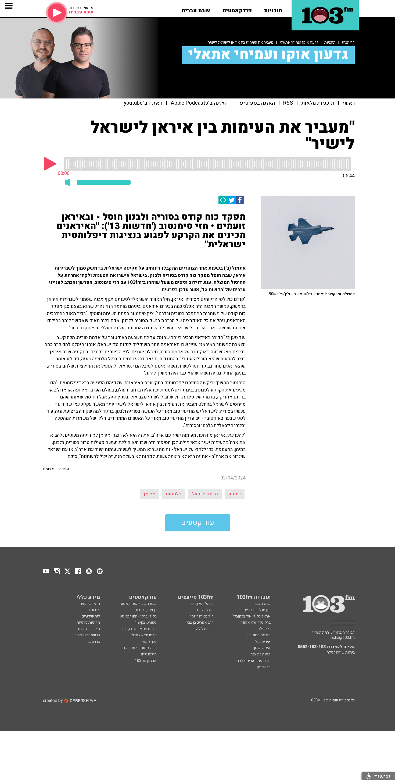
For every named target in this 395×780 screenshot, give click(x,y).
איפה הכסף (262, 648)
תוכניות (330, 42)
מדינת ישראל (205, 493)
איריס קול (263, 642)
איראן (149, 493)
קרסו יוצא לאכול (144, 635)
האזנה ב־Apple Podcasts (199, 103)
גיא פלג (264, 629)
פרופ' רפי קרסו (202, 604)
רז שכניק (264, 667)
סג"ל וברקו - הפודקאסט (138, 616)
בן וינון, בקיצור (146, 610)
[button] (273, 9)
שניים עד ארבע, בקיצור (139, 629)
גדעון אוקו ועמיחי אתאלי (299, 42)
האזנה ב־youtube (143, 103)
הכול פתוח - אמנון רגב (140, 648)
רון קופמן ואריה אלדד (254, 661)
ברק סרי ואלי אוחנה (255, 622)
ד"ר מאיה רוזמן (202, 616)
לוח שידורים (91, 616)
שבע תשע (263, 604)
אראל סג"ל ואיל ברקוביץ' (251, 616)
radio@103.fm (343, 638)
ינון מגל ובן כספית (257, 610)
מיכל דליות (205, 610)
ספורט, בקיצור (146, 622)
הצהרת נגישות (89, 629)
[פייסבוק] (240, 200)
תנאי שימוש (90, 604)
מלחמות (173, 493)
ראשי (349, 103)
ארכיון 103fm (146, 661)
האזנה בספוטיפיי (255, 103)
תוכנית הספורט (259, 635)
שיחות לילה (205, 629)
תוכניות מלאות (317, 103)
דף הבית (348, 42)
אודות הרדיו (90, 610)
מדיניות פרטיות (88, 622)
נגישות (381, 776)
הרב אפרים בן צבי (200, 622)
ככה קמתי (149, 642)
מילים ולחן (149, 654)
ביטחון (234, 493)
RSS (288, 103)
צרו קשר (93, 642)
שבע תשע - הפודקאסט (139, 604)
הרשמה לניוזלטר (87, 635)
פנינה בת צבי (261, 654)
